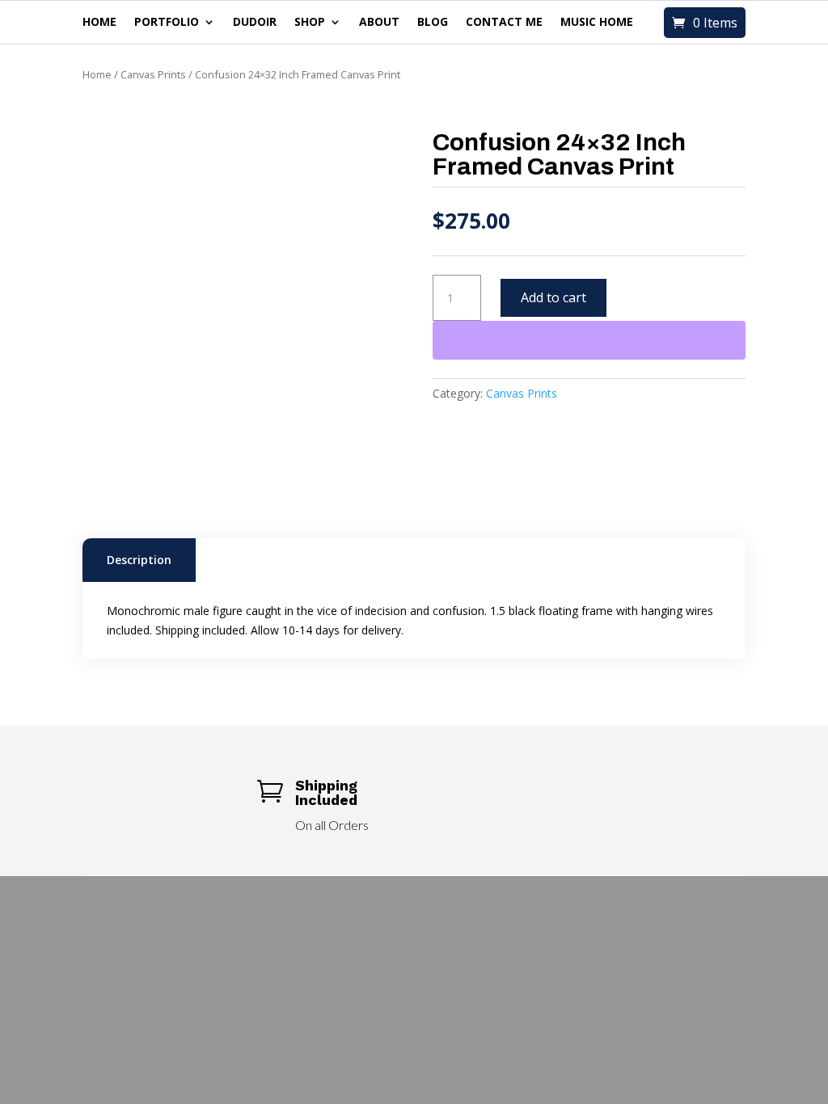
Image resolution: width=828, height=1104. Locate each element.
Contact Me (504, 22)
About (379, 22)
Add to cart (553, 297)
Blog (432, 22)
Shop (309, 22)
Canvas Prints (153, 74)
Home (99, 22)
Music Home (596, 22)
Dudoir (255, 22)
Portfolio (166, 22)
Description (139, 559)
